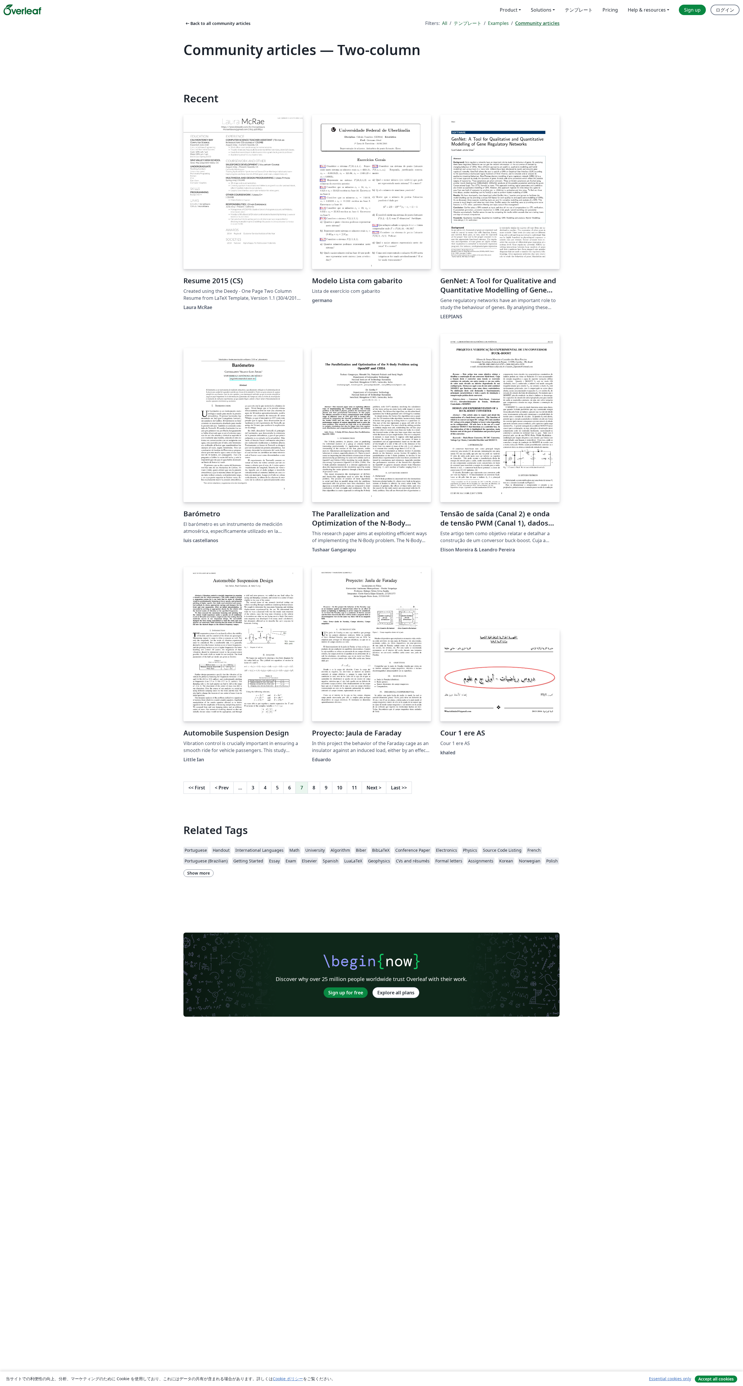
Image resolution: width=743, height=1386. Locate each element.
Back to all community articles (217, 23)
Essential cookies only (670, 1378)
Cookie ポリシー (288, 1378)
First (196, 787)
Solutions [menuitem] (541, 10)
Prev (222, 787)
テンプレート (467, 23)
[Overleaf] (22, 10)
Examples (498, 23)
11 (354, 787)
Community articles (537, 23)
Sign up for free (345, 992)
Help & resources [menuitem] (647, 10)
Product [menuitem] (508, 10)
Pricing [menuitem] (610, 10)
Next (374, 787)
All (444, 23)
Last (399, 787)
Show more (198, 873)
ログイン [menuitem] (725, 10)
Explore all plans (395, 992)
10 (339, 787)
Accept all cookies (716, 1379)
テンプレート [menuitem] (579, 10)
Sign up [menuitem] (692, 10)
